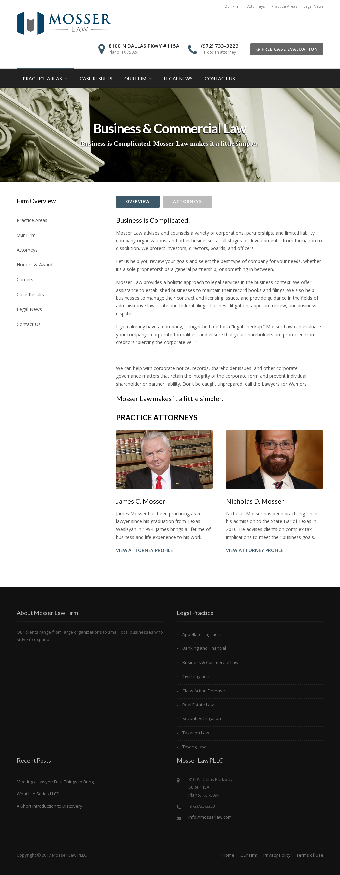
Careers (25, 279)
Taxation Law (195, 733)
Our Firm (232, 6)
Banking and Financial (204, 648)
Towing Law (194, 747)
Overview (138, 201)
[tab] (138, 202)
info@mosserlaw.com (210, 817)
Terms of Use (310, 855)
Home (228, 855)
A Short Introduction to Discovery (49, 806)
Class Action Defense (203, 691)
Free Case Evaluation (289, 49)
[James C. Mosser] (164, 459)
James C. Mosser (140, 501)
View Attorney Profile (144, 550)
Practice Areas (284, 6)
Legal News (313, 6)
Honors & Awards (36, 264)
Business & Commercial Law (210, 662)
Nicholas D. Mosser (255, 501)
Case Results (96, 78)
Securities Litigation (201, 718)
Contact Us (220, 78)
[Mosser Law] (64, 23)
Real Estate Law (198, 704)
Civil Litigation (195, 676)
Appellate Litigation (201, 634)
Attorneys (256, 6)
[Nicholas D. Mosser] (274, 459)
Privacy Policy (277, 855)
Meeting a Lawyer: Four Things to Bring (55, 782)
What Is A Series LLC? (38, 794)
